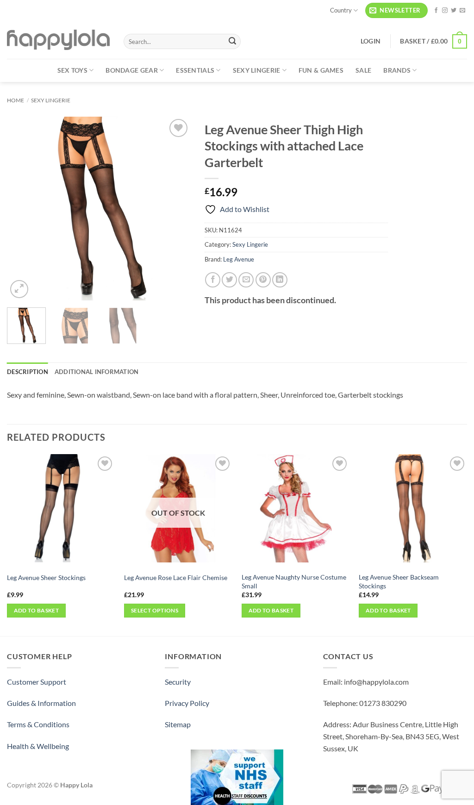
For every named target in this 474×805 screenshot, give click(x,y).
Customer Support (36, 681)
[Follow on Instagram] (445, 10)
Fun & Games (321, 70)
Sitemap (178, 724)
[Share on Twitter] (229, 279)
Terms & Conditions (38, 724)
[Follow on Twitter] (453, 10)
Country (341, 10)
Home (15, 100)
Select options (154, 610)
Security (178, 681)
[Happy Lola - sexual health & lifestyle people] (58, 40)
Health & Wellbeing (38, 746)
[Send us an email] (462, 10)
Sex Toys (72, 70)
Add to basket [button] (36, 610)
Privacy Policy (187, 703)
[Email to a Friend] (246, 279)
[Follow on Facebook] (436, 10)
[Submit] (232, 42)
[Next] (175, 208)
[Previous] (22, 208)
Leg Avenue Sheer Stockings (46, 577)
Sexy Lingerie (257, 70)
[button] (396, 10)
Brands (397, 70)
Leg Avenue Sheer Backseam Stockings (399, 581)
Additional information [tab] (97, 371)
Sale (363, 70)
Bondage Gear (131, 70)
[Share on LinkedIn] (279, 279)
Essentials (195, 70)
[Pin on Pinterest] (263, 279)
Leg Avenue (238, 259)
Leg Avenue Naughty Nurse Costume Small (294, 581)
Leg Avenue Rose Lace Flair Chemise (175, 577)
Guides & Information (41, 703)
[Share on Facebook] (212, 279)
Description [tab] (27, 371)
